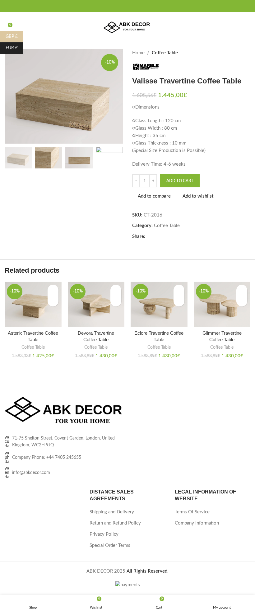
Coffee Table (165, 53)
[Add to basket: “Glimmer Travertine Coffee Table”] (241, 301)
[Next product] (247, 53)
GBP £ (14, 36)
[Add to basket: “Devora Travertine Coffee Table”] (115, 301)
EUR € (14, 48)
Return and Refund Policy (115, 523)
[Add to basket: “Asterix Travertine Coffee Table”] (53, 301)
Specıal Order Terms (110, 545)
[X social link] (124, 6)
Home (138, 53)
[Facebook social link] (116, 6)
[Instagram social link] (131, 6)
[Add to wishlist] (53, 290)
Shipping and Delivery (112, 512)
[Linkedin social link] (170, 237)
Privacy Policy (104, 534)
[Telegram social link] (177, 237)
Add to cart (179, 181)
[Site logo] (127, 27)
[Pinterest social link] (138, 6)
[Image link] (64, 411)
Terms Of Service (192, 512)
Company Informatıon (197, 523)
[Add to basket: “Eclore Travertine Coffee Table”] (179, 301)
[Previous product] (235, 53)
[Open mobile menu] (247, 27)
